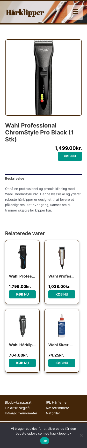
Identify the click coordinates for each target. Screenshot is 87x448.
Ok (45, 441)
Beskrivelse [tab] (14, 178)
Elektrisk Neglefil (17, 408)
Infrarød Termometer (21, 413)
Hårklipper (25, 12)
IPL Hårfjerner (57, 402)
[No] (81, 435)
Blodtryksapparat (18, 402)
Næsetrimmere (57, 408)
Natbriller (53, 413)
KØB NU (70, 156)
